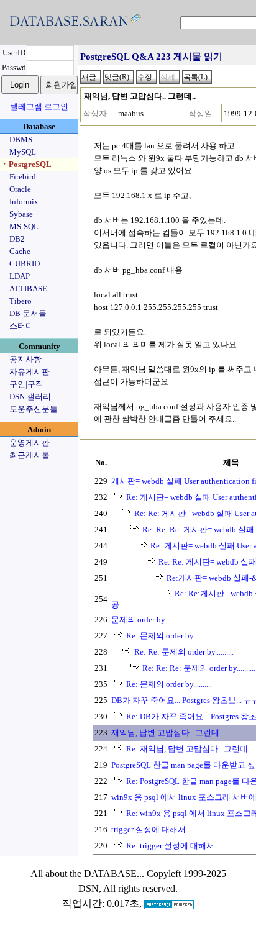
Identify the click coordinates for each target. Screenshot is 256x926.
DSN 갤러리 (30, 396)
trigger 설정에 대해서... (151, 829)
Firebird (22, 176)
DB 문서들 (28, 313)
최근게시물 (29, 455)
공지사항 (25, 359)
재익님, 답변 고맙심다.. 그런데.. (167, 732)
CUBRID (24, 263)
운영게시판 (29, 442)
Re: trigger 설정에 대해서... (173, 845)
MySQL (22, 152)
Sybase (21, 214)
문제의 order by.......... (147, 619)
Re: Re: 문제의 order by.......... (184, 651)
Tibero (20, 301)
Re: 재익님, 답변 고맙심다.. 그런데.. (189, 748)
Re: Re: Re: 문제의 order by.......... (198, 668)
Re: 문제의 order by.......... (169, 635)
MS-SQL (24, 226)
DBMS (20, 139)
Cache (19, 251)
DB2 (17, 238)
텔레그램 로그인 (39, 106)
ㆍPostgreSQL (26, 164)
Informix (24, 201)
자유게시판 (29, 371)
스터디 (21, 325)
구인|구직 (26, 384)
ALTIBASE (28, 288)
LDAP (19, 276)
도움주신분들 (33, 409)
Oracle (20, 189)
